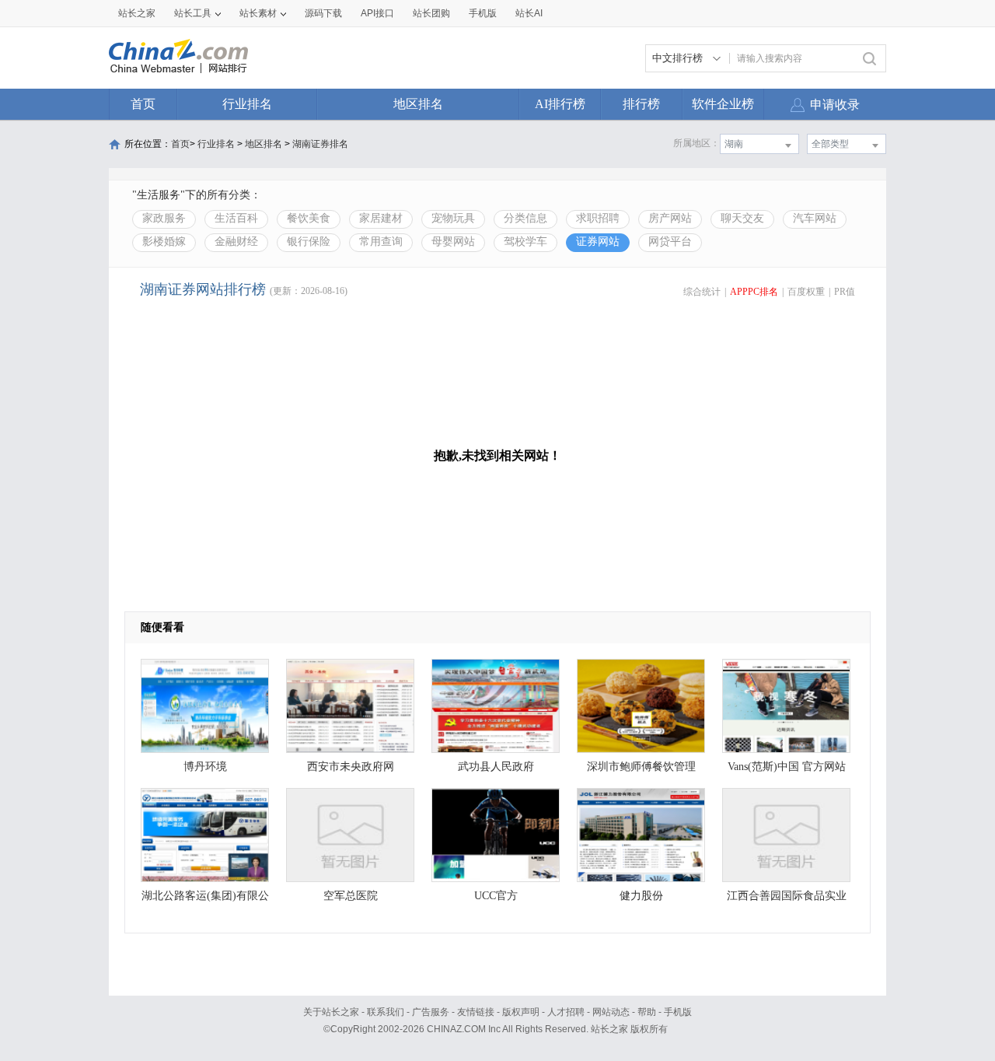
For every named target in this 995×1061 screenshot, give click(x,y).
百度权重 (806, 291)
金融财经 (236, 241)
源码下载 (323, 13)
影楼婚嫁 (164, 241)
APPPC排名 (754, 291)
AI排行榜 (560, 103)
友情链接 (475, 1012)
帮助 (646, 1012)
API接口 (377, 13)
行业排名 (247, 103)
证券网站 (598, 241)
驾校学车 (525, 241)
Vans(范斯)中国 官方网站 (787, 766)
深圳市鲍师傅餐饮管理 (641, 766)
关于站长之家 (331, 1012)
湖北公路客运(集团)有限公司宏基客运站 (205, 899)
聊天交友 (742, 218)
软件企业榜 (723, 103)
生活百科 (236, 218)
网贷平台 (670, 241)
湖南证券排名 (320, 143)
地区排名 (418, 103)
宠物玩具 (453, 218)
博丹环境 (205, 766)
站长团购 (431, 13)
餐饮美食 (308, 218)
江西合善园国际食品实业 (787, 896)
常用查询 (381, 241)
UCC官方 (496, 896)
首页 (143, 103)
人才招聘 (566, 1012)
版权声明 (520, 1012)
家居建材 (381, 218)
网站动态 (611, 1012)
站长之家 (136, 13)
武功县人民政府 (496, 766)
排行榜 (641, 103)
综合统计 (702, 291)
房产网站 (670, 218)
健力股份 (641, 896)
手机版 (678, 1012)
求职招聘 (598, 218)
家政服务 (164, 218)
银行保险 (308, 241)
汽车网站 (814, 218)
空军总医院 (350, 896)
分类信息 (525, 218)
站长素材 (258, 13)
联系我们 (385, 1012)
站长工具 (192, 13)
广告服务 (430, 1012)
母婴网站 (453, 241)
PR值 (844, 291)
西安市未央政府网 (350, 766)
